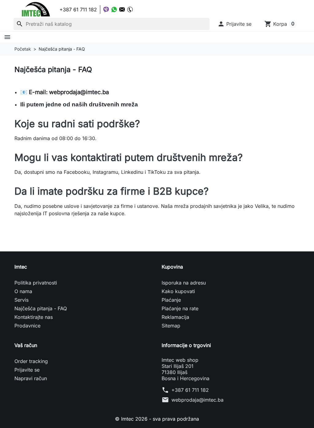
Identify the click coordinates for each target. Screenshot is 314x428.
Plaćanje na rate (180, 308)
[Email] (122, 9)
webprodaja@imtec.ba (197, 400)
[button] (234, 23)
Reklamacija (175, 317)
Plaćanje (171, 300)
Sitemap (171, 326)
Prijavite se (27, 370)
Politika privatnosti (35, 283)
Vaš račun (25, 345)
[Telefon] (130, 9)
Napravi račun (30, 378)
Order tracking (31, 361)
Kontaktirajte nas (33, 317)
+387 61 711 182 (190, 390)
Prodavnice (27, 326)
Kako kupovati (178, 291)
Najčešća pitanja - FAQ (40, 308)
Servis (21, 300)
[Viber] (106, 9)
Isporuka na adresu (184, 283)
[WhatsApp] (114, 9)
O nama (23, 291)
